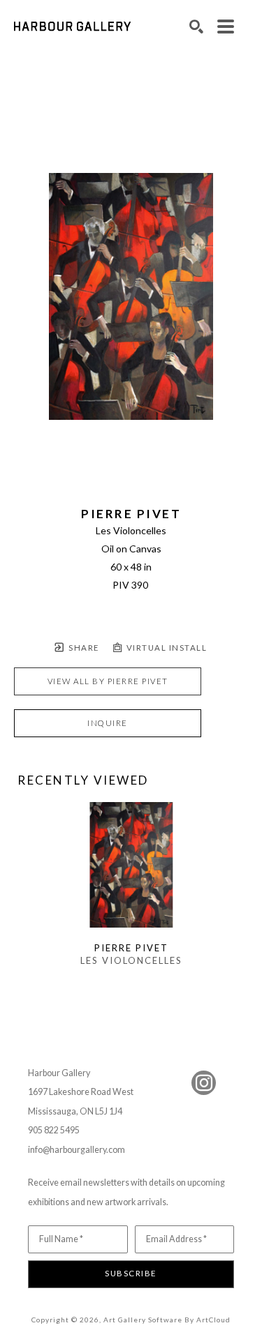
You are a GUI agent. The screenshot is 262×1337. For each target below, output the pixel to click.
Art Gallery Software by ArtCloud (167, 1319)
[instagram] (203, 1083)
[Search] (196, 26)
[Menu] (225, 26)
